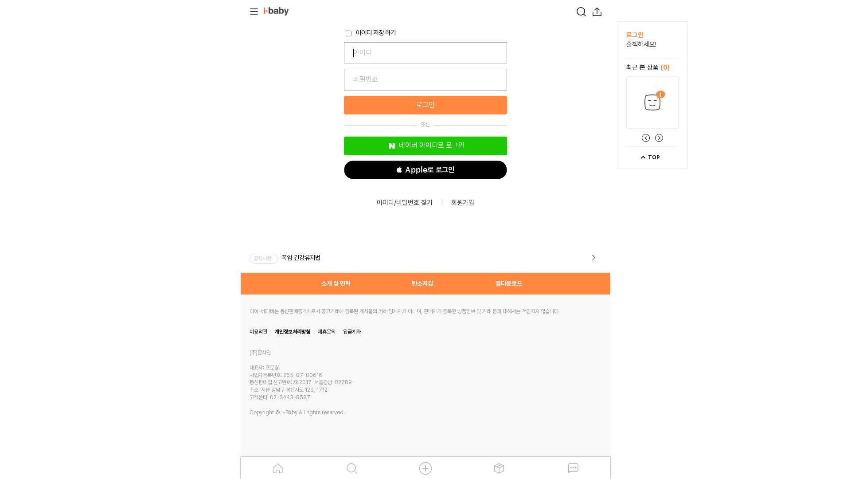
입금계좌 (352, 332)
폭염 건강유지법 (300, 257)
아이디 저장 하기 (375, 33)
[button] (425, 170)
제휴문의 (327, 332)
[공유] (597, 10)
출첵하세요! (641, 44)
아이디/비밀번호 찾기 (405, 203)
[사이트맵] (254, 10)
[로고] (276, 10)
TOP (653, 157)
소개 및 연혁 (336, 283)
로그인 (425, 105)
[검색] (581, 10)
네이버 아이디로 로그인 (431, 145)
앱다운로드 (509, 283)
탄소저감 (422, 283)
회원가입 (462, 203)
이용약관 (258, 332)
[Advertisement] (191, 154)
